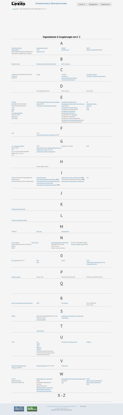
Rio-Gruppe (65, 303)
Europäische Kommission (68, 111)
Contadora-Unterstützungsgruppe (96, 76)
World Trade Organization (94, 382)
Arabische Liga (41, 51)
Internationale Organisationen (51, 3)
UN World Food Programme (69, 342)
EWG (88, 109)
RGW (38, 303)
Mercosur (39, 231)
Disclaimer (59, 406)
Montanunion (65, 231)
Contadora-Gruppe (92, 74)
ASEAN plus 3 (65, 50)
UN (37, 342)
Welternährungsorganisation (44, 379)
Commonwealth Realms (68, 80)
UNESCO (39, 347)
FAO (13, 133)
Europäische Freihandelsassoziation (46, 106)
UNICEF (39, 349)
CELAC (38, 74)
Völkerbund (65, 366)
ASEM (88, 48)
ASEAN (63, 48)
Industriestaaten (41, 177)
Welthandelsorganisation (44, 389)
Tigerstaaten (40, 331)
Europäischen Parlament (68, 113)
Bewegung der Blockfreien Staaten (46, 64)
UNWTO (89, 342)
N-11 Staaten (15, 242)
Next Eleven (34, 242)
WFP (63, 382)
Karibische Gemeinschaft (18, 209)
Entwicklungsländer (17, 113)
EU (87, 102)
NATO (13, 248)
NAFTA (13, 246)
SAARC (13, 316)
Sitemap (74, 406)
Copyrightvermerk (67, 406)
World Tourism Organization (94, 380)
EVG (88, 107)
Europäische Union (92, 104)
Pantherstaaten (16, 277)
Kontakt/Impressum (51, 406)
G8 (12, 148)
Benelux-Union (16, 64)
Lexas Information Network (61, 408)
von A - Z (82, 4)
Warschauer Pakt (16, 380)
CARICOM (14, 76)
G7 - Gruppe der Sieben (18, 146)
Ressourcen (105, 4)
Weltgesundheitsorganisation (45, 387)
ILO (13, 181)
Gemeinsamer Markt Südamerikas (46, 151)
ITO (88, 177)
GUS (88, 146)
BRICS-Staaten (66, 64)
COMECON (65, 76)
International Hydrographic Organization (73, 181)
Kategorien (93, 4)
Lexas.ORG (15, 9)
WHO (88, 379)
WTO (88, 384)
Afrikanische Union (17, 48)
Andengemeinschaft (42, 48)
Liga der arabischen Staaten (19, 220)
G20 (13, 151)
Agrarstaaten (15, 50)
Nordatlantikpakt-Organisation (59, 242)
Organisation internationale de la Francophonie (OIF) (96, 263)
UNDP (38, 344)
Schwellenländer (41, 320)
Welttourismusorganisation (44, 391)
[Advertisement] (61, 22)
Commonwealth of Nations (69, 78)
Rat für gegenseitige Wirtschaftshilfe (22, 303)
